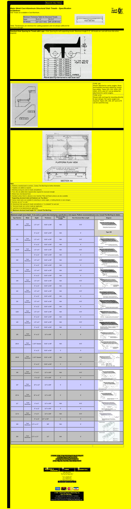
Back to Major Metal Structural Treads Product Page (67, 455)
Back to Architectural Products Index (67, 459)
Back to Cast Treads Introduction (67, 457)
